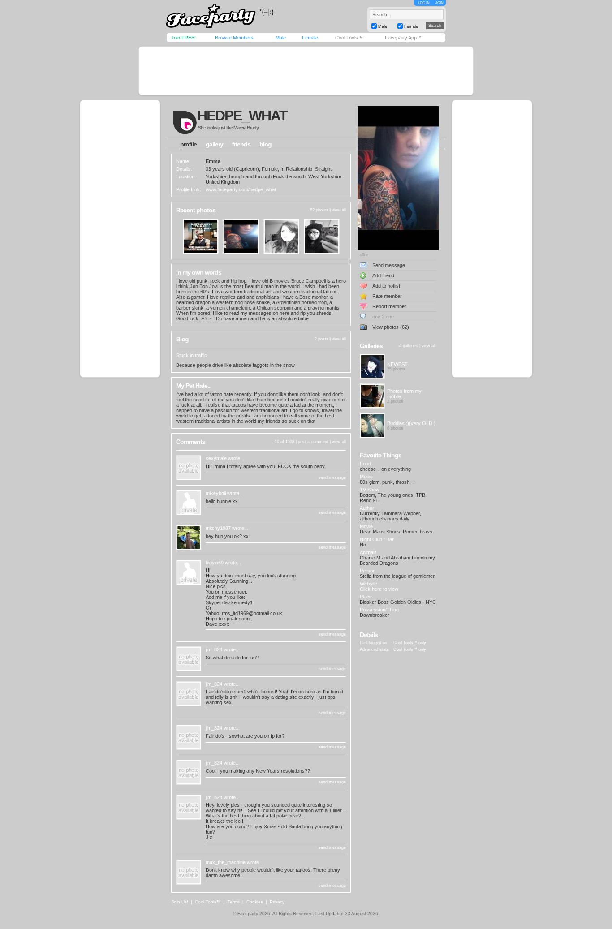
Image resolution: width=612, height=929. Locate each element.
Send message (388, 265)
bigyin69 (215, 562)
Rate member (387, 296)
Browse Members (234, 37)
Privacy (277, 901)
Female (310, 37)
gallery (214, 144)
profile (188, 144)
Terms (234, 901)
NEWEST (397, 364)
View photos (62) (390, 327)
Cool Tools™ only (409, 643)
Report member (389, 306)
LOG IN (424, 3)
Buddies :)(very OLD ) (411, 423)
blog (265, 144)
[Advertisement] (306, 71)
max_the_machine (226, 862)
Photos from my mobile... (404, 393)
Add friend (383, 275)
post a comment (313, 441)
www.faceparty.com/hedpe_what (241, 189)
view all (339, 210)
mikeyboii (216, 493)
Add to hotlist (386, 285)
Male (281, 37)
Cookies (254, 901)
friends (241, 144)
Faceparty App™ (403, 37)
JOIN (439, 3)
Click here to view (379, 589)
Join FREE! (183, 37)
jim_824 (214, 649)
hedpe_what (242, 116)
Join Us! (180, 901)
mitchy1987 (218, 528)
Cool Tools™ (349, 37)
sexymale (216, 458)
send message (332, 477)
